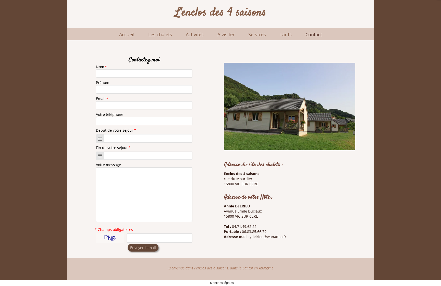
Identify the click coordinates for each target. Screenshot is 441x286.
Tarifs (286, 34)
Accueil (126, 34)
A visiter (226, 34)
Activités (195, 34)
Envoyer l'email (143, 247)
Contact (313, 34)
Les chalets (160, 34)
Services (257, 34)
